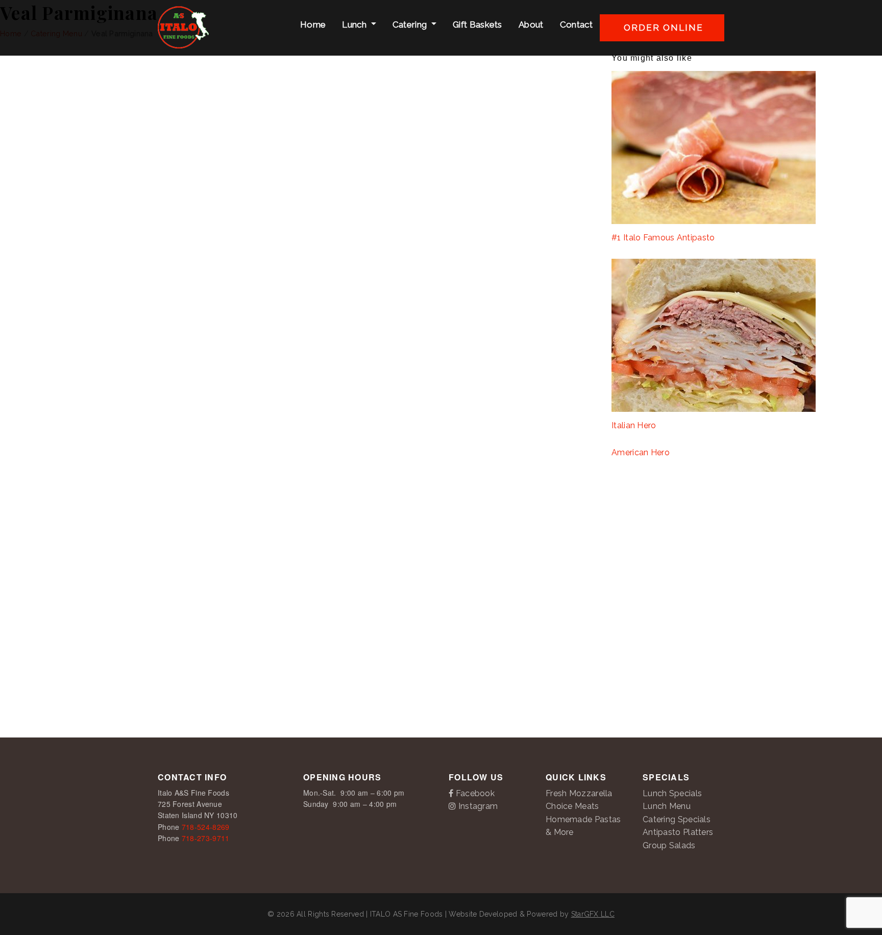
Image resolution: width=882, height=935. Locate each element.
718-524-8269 (206, 827)
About (530, 24)
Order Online (662, 27)
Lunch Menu (667, 806)
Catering (409, 24)
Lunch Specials (672, 793)
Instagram (477, 806)
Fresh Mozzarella (579, 793)
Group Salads (669, 845)
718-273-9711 (206, 838)
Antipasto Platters (678, 832)
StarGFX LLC (593, 914)
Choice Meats (572, 806)
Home (312, 24)
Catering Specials (676, 819)
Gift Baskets (476, 24)
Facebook (474, 793)
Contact (575, 24)
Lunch (354, 24)
